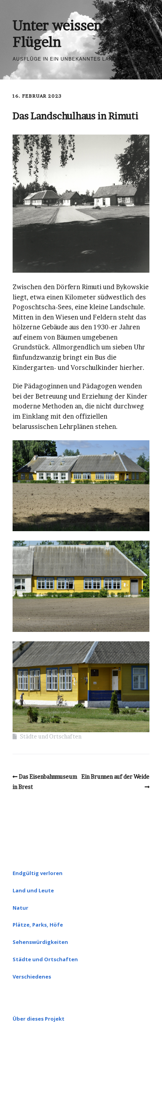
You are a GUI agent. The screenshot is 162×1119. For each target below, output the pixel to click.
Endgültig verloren (38, 873)
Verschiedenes (32, 976)
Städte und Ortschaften (50, 736)
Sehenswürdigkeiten (40, 941)
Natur (20, 907)
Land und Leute (33, 890)
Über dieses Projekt (38, 1018)
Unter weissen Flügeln (57, 33)
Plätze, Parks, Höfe (38, 924)
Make (48, 1090)
